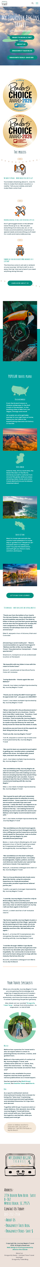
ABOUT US (21, 44)
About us (19, 1253)
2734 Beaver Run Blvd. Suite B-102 (20, 1197)
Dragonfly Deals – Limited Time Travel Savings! (19, 1256)
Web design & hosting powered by (20, 1247)
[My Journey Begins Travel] (4, 3)
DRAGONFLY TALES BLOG (22, 51)
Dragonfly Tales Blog (20, 1259)
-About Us (9, 1219)
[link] (20, 439)
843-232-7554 (12, 1214)
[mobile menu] (37, 3)
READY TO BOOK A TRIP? (22, 37)
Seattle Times (20, 1083)
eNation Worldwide (20, 1249)
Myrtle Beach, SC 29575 (17, 1203)
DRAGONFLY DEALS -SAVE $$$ (21, 57)
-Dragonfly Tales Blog (17, 1225)
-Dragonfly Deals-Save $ (18, 1230)
